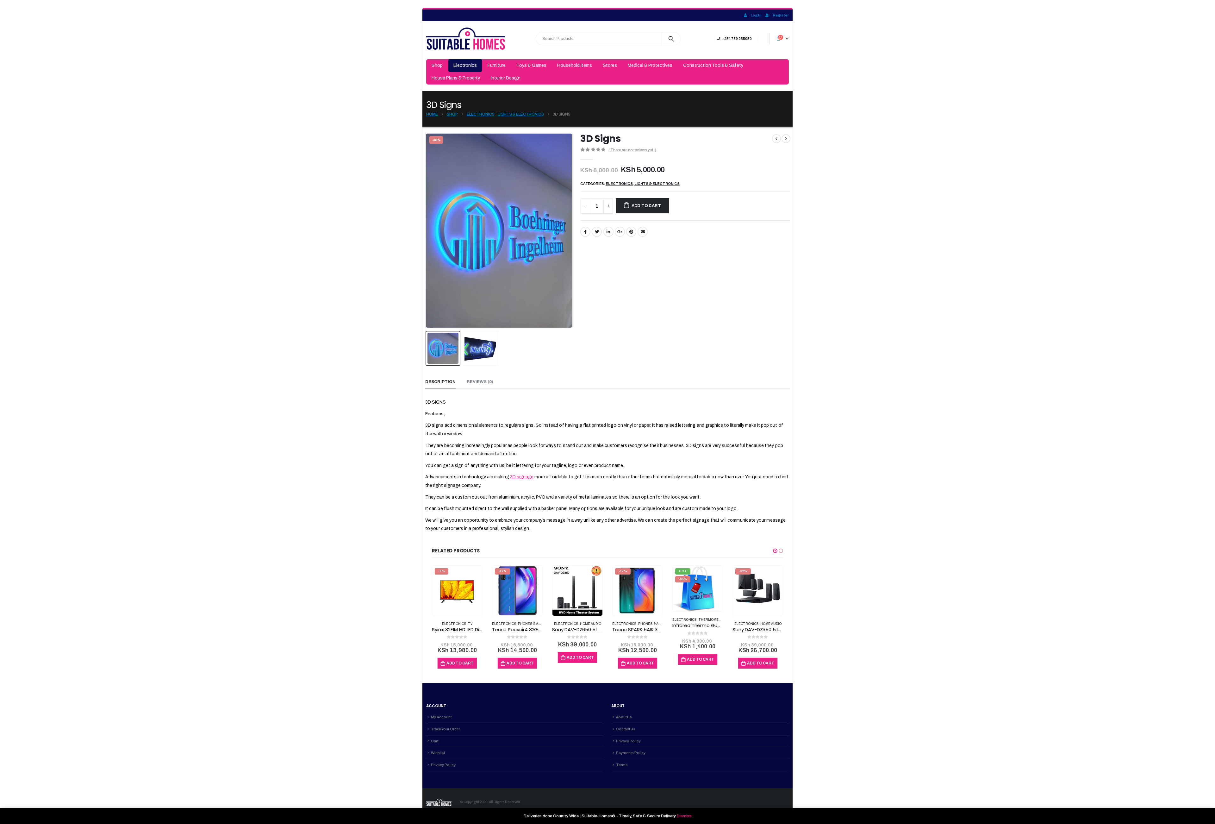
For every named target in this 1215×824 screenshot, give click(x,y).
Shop (437, 65)
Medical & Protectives (650, 65)
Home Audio (590, 624)
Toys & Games (531, 65)
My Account (441, 717)
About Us (624, 717)
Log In (756, 15)
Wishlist (438, 753)
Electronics (465, 65)
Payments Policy (630, 753)
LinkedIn (608, 232)
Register (781, 15)
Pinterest (631, 232)
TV (470, 624)
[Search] (671, 38)
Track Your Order (445, 729)
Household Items (574, 65)
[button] (775, 551)
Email (643, 232)
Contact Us (625, 729)
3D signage (522, 477)
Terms (622, 765)
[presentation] (427, 231)
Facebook (585, 232)
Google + (620, 232)
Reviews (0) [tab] (480, 382)
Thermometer (712, 619)
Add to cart (646, 206)
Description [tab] (440, 382)
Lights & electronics (657, 184)
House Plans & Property (456, 78)
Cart (434, 741)
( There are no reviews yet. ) (632, 150)
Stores (610, 65)
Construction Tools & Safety (713, 65)
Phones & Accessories (539, 624)
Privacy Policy (443, 765)
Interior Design (505, 78)
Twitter (597, 232)
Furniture (497, 65)
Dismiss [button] (684, 816)
